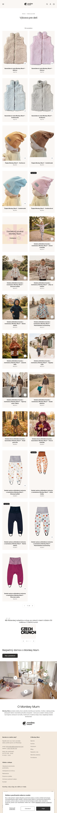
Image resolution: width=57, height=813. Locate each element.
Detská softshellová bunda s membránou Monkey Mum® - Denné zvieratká (42, 245)
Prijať (43, 808)
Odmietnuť (28, 808)
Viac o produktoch (10, 655)
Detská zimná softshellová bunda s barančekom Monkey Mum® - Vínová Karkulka (42, 440)
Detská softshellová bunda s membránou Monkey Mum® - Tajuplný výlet (42, 362)
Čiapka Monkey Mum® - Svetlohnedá (42, 163)
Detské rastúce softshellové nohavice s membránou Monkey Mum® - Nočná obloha (15, 543)
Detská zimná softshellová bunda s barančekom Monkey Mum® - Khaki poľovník (15, 440)
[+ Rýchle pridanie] (25, 63)
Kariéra (33, 743)
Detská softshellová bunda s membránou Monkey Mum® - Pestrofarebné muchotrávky (42, 323)
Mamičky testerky (35, 755)
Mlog (32, 749)
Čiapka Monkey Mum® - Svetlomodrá (15, 208)
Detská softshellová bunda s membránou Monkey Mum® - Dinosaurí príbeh (15, 284)
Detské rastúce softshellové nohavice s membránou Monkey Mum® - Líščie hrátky (42, 492)
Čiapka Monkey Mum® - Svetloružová (42, 208)
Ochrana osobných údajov (9, 779)
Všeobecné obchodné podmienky (8, 767)
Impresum (33, 746)
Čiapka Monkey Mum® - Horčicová (15, 163)
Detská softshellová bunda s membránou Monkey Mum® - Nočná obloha (15, 323)
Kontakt (4, 782)
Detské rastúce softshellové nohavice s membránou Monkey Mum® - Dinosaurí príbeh (15, 492)
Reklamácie (5, 773)
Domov (24, 13)
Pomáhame (34, 757)
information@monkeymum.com (14, 746)
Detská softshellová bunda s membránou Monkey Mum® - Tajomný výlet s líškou (15, 401)
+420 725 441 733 (12, 748)
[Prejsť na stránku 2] (32, 606)
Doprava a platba (7, 776)
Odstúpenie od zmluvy (8, 770)
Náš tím (33, 741)
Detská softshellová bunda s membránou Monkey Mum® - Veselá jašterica (42, 401)
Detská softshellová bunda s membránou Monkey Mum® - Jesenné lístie (15, 362)
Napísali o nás (34, 752)
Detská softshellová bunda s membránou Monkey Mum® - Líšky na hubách (42, 284)
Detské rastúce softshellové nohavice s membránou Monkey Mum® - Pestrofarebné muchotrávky (42, 543)
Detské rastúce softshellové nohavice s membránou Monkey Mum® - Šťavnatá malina (15, 595)
